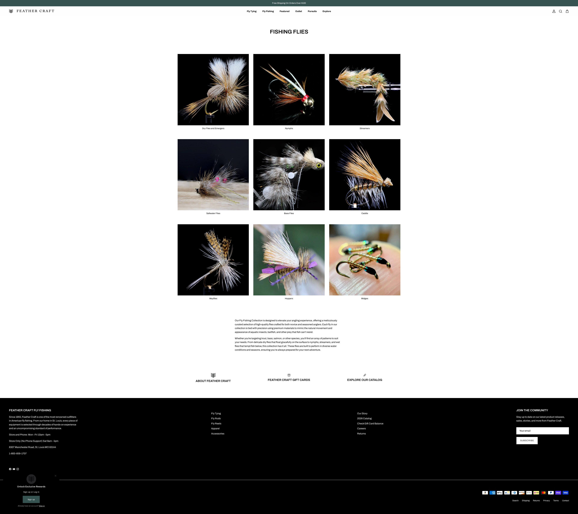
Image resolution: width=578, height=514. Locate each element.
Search (515, 501)
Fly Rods (216, 418)
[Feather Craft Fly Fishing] (31, 11)
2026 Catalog (364, 418)
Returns (361, 433)
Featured (284, 11)
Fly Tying (251, 11)
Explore (327, 11)
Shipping (526, 501)
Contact (565, 501)
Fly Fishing (268, 11)
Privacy (546, 501)
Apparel (215, 428)
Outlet (298, 11)
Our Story (362, 413)
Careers (361, 428)
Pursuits (312, 11)
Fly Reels (216, 423)
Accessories (217, 433)
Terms (556, 501)
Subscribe (527, 440)
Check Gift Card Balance (370, 423)
